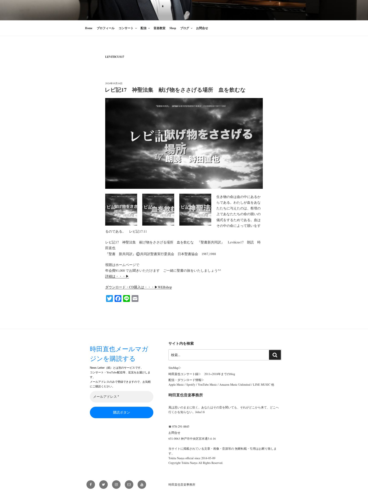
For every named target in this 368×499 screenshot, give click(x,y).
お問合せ (202, 28)
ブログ (184, 28)
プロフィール (106, 28)
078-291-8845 (180, 426)
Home (88, 28)
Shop (173, 28)
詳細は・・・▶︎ (117, 276)
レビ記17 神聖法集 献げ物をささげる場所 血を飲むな (178, 90)
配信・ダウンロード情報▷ (186, 380)
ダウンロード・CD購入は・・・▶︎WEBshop (138, 287)
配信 (144, 28)
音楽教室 (159, 28)
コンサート (126, 28)
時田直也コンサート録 (183, 374)
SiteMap (173, 368)
